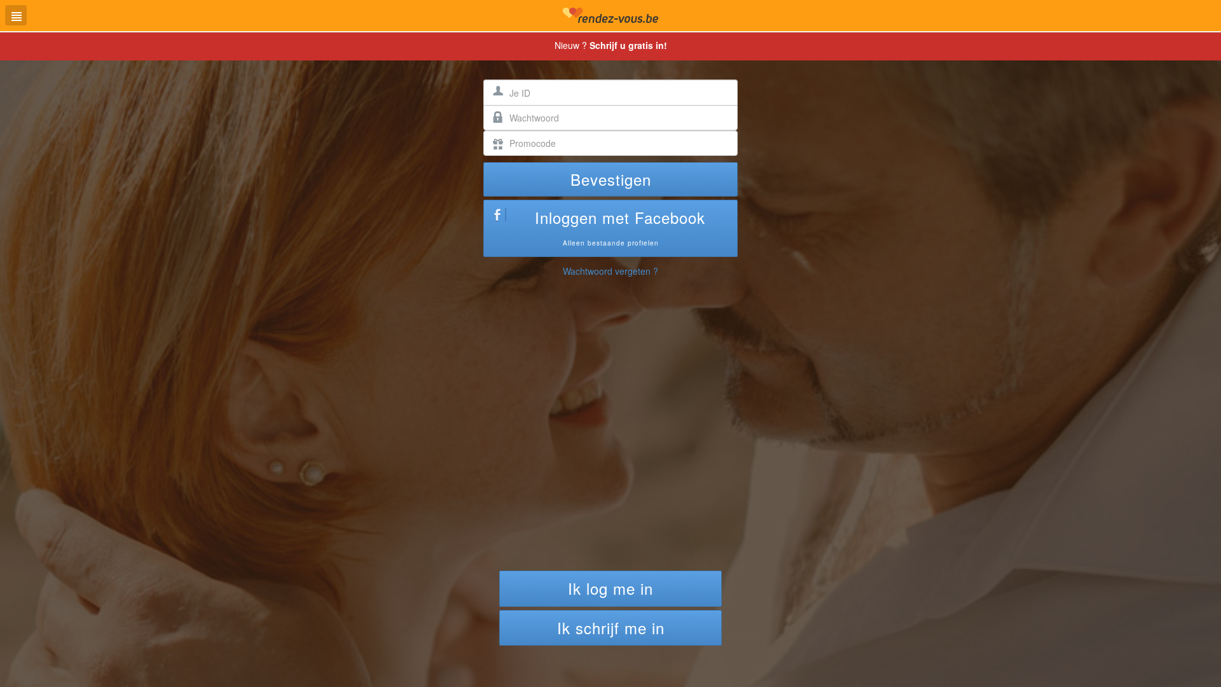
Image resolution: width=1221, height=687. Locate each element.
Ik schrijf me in (611, 627)
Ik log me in (610, 588)
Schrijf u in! (628, 45)
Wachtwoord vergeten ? (610, 271)
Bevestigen (610, 179)
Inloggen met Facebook (620, 226)
